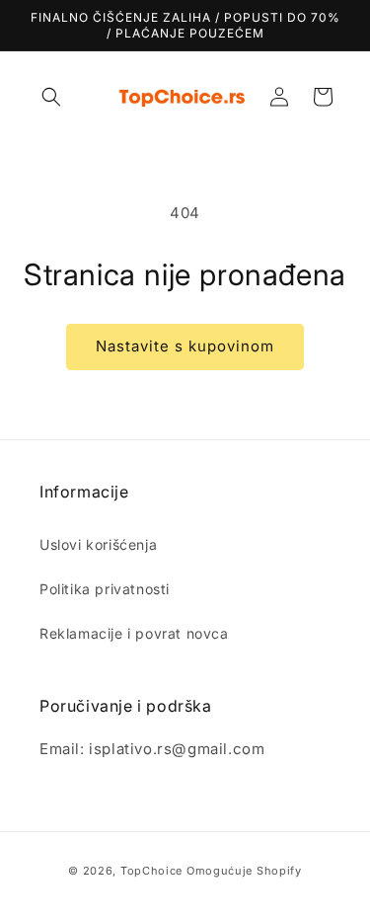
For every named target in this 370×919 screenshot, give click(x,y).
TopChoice (151, 871)
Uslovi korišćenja (98, 544)
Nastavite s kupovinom (185, 346)
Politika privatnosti (104, 588)
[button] (51, 96)
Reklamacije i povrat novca (134, 633)
